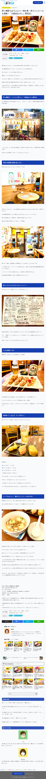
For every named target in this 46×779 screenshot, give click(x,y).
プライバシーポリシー (30, 773)
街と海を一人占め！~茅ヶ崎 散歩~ (20, 777)
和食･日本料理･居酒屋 (6, 7)
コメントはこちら (38, 2)
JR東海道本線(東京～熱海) (13, 55)
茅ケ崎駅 (26, 53)
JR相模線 (22, 53)
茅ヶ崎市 (14, 53)
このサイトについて (18, 773)
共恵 (18, 53)
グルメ (11, 58)
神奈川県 (10, 53)
